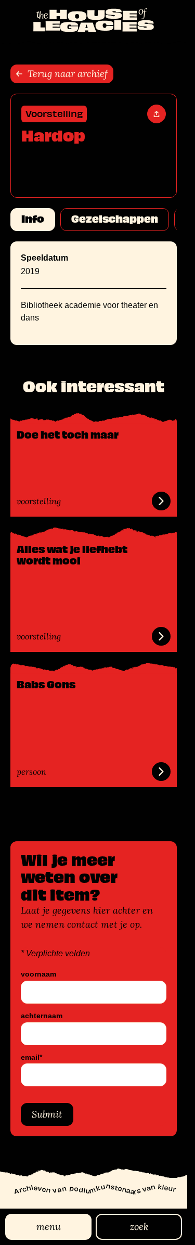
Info (32, 219)
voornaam (38, 974)
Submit (47, 1114)
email (31, 1057)
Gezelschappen (114, 219)
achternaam (41, 1016)
